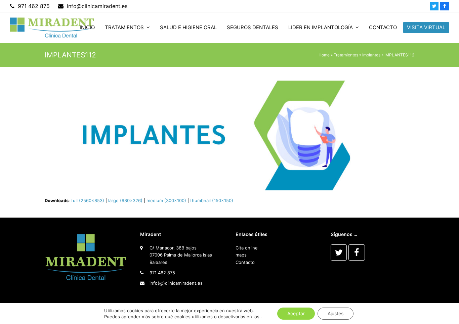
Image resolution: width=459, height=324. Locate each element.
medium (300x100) (166, 200)
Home (324, 54)
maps (241, 255)
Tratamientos (346, 54)
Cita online (247, 247)
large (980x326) (125, 200)
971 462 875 (162, 272)
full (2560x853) (87, 200)
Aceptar (296, 313)
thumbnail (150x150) (211, 200)
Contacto (245, 262)
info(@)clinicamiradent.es (176, 283)
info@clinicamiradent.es (97, 6)
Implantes (371, 54)
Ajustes (335, 313)
